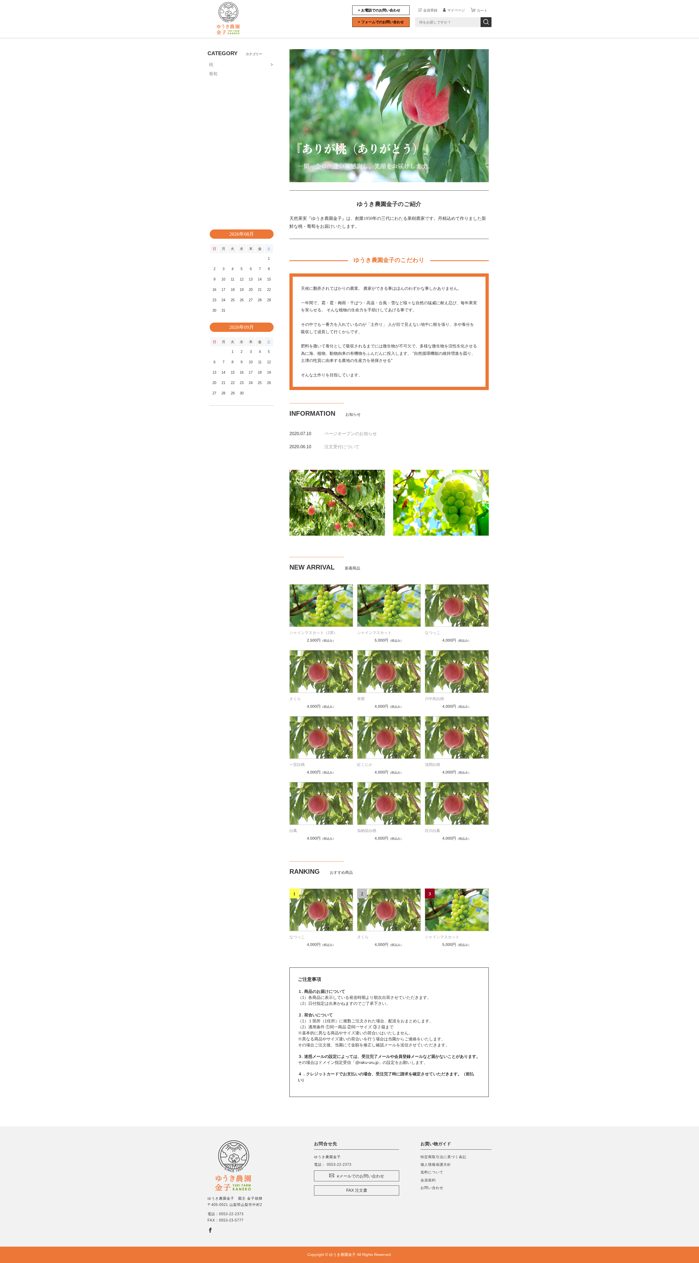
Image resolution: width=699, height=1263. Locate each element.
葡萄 (213, 74)
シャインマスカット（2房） (313, 632)
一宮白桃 (297, 764)
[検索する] (486, 22)
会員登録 (430, 10)
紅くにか (364, 764)
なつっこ (432, 632)
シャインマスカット (374, 632)
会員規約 (428, 1180)
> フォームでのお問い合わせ (381, 22)
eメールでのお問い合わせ (360, 1176)
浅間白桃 (432, 764)
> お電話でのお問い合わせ (379, 10)
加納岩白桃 (366, 830)
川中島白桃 (434, 699)
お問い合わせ (431, 1188)
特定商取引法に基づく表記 (443, 1157)
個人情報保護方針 (435, 1164)
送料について (431, 1172)
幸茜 (361, 699)
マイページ (456, 10)
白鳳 (293, 830)
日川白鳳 (432, 830)
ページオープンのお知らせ (350, 433)
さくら (295, 699)
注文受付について (341, 446)
